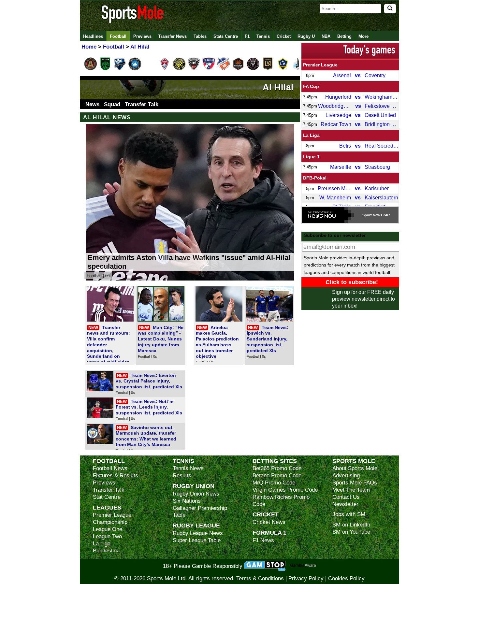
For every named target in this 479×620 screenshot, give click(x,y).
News (92, 104)
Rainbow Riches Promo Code (281, 500)
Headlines (93, 36)
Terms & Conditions (260, 578)
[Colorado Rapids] (164, 69)
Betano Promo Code (277, 475)
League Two (107, 536)
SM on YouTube (351, 532)
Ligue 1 (311, 156)
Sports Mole (353, 460)
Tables (200, 36)
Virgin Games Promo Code (285, 490)
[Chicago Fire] (149, 69)
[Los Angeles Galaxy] (282, 69)
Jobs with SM (348, 514)
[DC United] (193, 69)
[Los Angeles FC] (267, 69)
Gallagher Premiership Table (200, 511)
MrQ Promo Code (274, 483)
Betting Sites (275, 460)
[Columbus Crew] (179, 69)
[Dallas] (208, 69)
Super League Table (197, 540)
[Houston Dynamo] (238, 69)
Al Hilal (278, 87)
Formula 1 (269, 532)
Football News (110, 468)
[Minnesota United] (297, 69)
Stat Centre (107, 497)
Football (118, 36)
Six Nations (187, 501)
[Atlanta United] (90, 69)
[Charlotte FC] (134, 69)
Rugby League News (198, 533)
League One (107, 529)
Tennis (263, 36)
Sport (367, 215)
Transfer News (172, 36)
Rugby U (306, 36)
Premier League (320, 64)
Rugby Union (193, 486)
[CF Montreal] (119, 69)
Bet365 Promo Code (277, 468)
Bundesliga (106, 551)
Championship (110, 522)
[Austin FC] (105, 69)
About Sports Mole (354, 468)
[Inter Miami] (253, 69)
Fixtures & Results (115, 475)
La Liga (311, 135)
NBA (326, 36)
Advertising (346, 475)
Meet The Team (351, 490)
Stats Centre (225, 36)
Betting (344, 36)
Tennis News (188, 468)
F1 (247, 36)
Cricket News (269, 522)
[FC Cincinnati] (223, 69)
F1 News (263, 540)
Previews (142, 36)
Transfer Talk (141, 104)
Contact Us (346, 497)
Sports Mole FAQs (354, 483)
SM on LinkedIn (351, 525)
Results (182, 475)
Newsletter (345, 504)
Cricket (284, 36)
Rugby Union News (196, 494)
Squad (112, 104)
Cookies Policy (346, 578)
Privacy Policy (306, 578)
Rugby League (196, 525)
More (363, 36)
